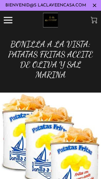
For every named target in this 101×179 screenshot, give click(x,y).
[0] (94, 20)
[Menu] (8, 20)
